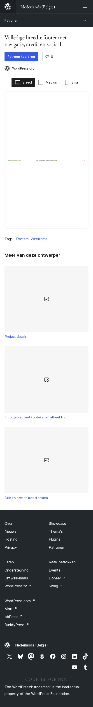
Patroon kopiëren (21, 56)
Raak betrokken (62, 562)
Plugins (54, 539)
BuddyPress (17, 625)
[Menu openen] (86, 7)
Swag (56, 586)
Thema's (56, 531)
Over (8, 523)
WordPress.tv (18, 586)
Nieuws (10, 531)
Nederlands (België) (31, 645)
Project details (16, 336)
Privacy (11, 547)
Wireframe (39, 239)
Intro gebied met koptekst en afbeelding (35, 417)
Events (54, 570)
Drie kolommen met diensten (26, 498)
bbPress (14, 616)
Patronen (11, 20)
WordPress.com (20, 601)
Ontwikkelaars (16, 578)
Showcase (57, 523)
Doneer (57, 578)
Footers (22, 239)
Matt (11, 609)
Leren (9, 562)
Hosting (11, 539)
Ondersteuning (16, 570)
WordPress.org (23, 68)
